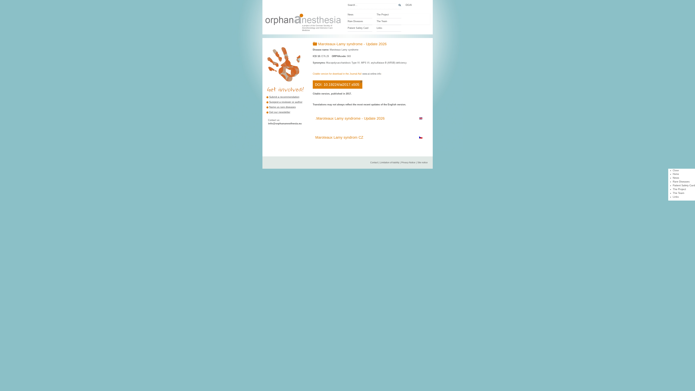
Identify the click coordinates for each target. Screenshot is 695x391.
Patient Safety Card (358, 28)
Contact (374, 162)
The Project (383, 14)
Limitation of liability (389, 162)
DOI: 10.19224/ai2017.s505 (337, 85)
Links (379, 28)
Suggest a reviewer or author (285, 101)
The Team (382, 21)
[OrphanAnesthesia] (303, 18)
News (350, 14)
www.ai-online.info (371, 73)
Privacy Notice (408, 162)
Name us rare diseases (282, 107)
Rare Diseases (355, 21)
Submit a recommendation (284, 96)
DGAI (409, 4)
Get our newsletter (279, 112)
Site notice (422, 162)
